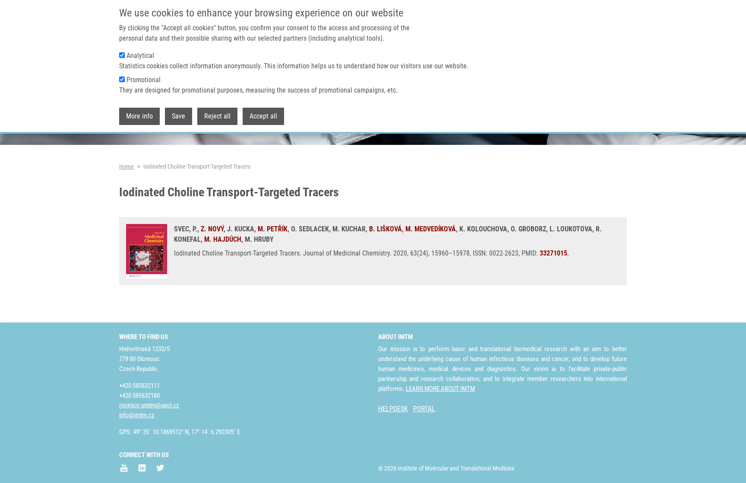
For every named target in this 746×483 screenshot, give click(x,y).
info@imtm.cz (137, 415)
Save (178, 116)
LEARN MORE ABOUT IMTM (440, 389)
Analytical (140, 55)
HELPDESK (393, 409)
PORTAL (424, 409)
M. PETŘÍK (273, 229)
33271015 (553, 253)
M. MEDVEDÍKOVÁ (430, 229)
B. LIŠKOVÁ (385, 229)
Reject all (217, 116)
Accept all (263, 116)
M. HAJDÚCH (222, 239)
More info (139, 116)
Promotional (143, 80)
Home (126, 166)
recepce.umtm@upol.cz (149, 405)
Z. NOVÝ (212, 229)
